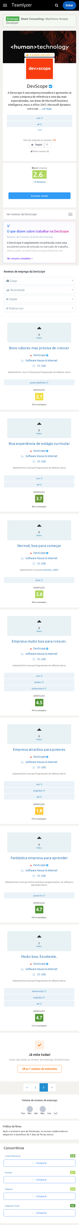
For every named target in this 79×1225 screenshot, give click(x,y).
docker (37, 682)
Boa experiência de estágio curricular (39, 443)
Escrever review (39, 196)
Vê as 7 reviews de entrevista (39, 1068)
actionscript (38, 991)
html (37, 580)
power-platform (38, 382)
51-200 (41, 365)
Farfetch (8, 1173)
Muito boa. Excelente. (39, 956)
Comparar (41, 1163)
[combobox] (39, 281)
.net (38, 118)
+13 (40, 130)
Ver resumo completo (19, 258)
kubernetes (38, 688)
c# (38, 124)
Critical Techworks (13, 1156)
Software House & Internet (41, 360)
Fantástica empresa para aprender (39, 858)
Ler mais (47, 108)
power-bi (37, 895)
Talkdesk (8, 1189)
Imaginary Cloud (12, 1206)
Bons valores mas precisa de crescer (39, 348)
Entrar (69, 5)
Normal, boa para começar (39, 546)
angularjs (37, 791)
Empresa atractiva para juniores (39, 749)
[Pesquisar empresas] (56, 5)
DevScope (39, 355)
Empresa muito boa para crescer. (39, 641)
